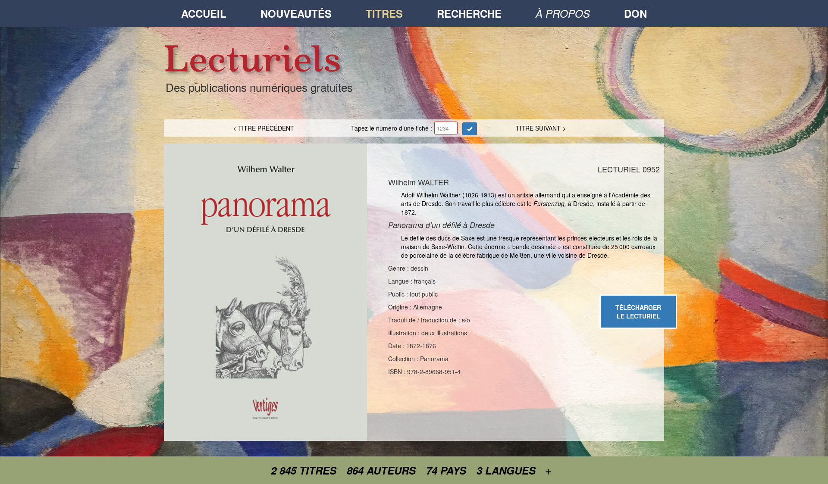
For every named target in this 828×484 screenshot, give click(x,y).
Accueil (203, 13)
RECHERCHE (469, 13)
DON (635, 13)
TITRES (384, 13)
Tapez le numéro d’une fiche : (391, 128)
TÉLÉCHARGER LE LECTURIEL (638, 311)
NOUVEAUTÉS (296, 13)
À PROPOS (563, 13)
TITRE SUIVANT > (541, 128)
